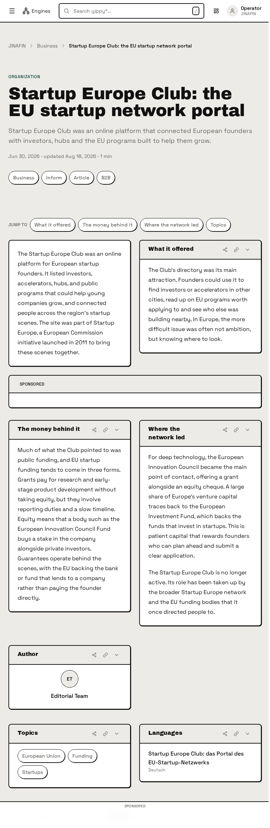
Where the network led (171, 225)
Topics (218, 225)
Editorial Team (69, 696)
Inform (54, 177)
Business (47, 46)
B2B (105, 177)
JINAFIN (17, 46)
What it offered (52, 225)
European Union (41, 756)
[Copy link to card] (236, 250)
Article (81, 177)
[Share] (225, 250)
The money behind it (108, 225)
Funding (82, 756)
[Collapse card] (247, 250)
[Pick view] (216, 11)
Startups (32, 772)
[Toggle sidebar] (12, 11)
